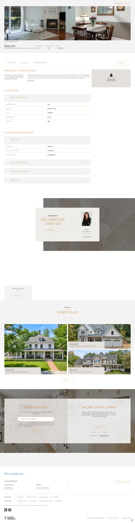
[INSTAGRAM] (119, 481)
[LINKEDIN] (122, 481)
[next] (70, 318)
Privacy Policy (30, 425)
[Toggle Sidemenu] (129, 3)
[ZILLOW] (129, 481)
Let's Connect (76, 3)
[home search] (125, 3)
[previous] (65, 318)
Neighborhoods (53, 3)
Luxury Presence (99, 518)
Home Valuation (65, 3)
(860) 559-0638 (111, 79)
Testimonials (59, 501)
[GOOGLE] (125, 481)
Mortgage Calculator (46, 501)
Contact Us (119, 3)
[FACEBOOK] (115, 481)
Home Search (41, 3)
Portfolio (32, 3)
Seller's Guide (32, 501)
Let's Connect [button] (54, 497)
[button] (123, 63)
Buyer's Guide (22, 501)
